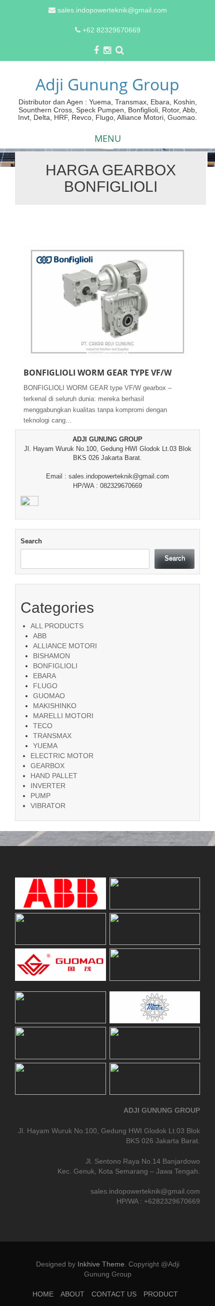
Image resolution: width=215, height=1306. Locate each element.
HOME (43, 1294)
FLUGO (45, 686)
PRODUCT (161, 1294)
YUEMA (45, 746)
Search (31, 541)
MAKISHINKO (54, 706)
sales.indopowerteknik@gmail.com (112, 10)
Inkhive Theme (101, 1264)
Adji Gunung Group (108, 84)
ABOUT (72, 1294)
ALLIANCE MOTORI (65, 646)
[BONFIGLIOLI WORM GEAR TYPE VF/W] (108, 301)
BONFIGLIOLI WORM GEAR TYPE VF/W (98, 372)
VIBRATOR (48, 806)
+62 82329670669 (111, 30)
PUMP (40, 796)
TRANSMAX (52, 736)
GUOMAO (49, 696)
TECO (42, 726)
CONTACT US (114, 1294)
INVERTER (48, 786)
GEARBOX (47, 766)
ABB (39, 636)
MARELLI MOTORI (63, 716)
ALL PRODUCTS (57, 626)
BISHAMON (51, 656)
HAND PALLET (54, 776)
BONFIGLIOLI (55, 666)
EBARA (44, 676)
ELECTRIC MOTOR (62, 756)
